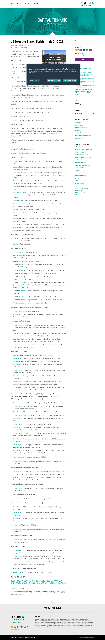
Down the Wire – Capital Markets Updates (83, 149)
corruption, (31, 580)
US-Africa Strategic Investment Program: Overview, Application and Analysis (83, 69)
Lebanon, (48, 581)
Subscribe (35, 3)
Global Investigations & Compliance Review (83, 157)
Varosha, (13, 585)
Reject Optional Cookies (54, 80)
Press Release (17, 311)
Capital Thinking (78, 147)
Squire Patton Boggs (87, 4)
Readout (16, 173)
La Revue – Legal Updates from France (82, 165)
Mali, (52, 581)
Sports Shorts (77, 178)
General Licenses (19, 345)
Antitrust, (17, 580)
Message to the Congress (21, 228)
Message (16, 219)
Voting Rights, (19, 585)
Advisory (22, 255)
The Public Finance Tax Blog (80, 181)
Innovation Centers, (22, 581)
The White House (78, 130)
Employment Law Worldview (80, 152)
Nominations (17, 210)
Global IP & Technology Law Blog (81, 154)
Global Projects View (79, 160)
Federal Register (78, 122)
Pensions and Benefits (79, 167)
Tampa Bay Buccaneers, (24, 583)
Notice (15, 213)
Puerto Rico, (52, 582)
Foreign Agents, (46, 580)
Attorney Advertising (16, 622)
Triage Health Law (78, 186)
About (19, 3)
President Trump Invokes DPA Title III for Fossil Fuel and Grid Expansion (84, 86)
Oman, (20, 582)
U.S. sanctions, (62, 583)
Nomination (17, 204)
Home (12, 3)
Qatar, (58, 582)
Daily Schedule (18, 252)
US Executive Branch (22, 47)
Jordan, (30, 581)
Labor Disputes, (41, 581)
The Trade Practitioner (79, 183)
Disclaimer (17, 629)
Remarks (16, 161)
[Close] (77, 66)
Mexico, (56, 581)
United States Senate (79, 138)
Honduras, (57, 580)
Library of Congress (79, 125)
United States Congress (79, 133)
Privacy (12, 629)
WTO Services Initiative (30, 585)
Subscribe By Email (80, 53)
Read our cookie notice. (34, 75)
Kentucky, (34, 581)
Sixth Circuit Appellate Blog (80, 175)
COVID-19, (16, 47)
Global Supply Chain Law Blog (80, 162)
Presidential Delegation (21, 192)
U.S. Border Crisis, (53, 583)
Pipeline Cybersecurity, (28, 582)
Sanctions (21, 282)
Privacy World (77, 170)
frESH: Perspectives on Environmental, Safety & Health (84, 193)
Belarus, (22, 580)
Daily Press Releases (46, 355)
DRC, (41, 580)
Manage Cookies (34, 80)
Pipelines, (37, 582)
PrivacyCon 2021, (44, 582)
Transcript (16, 201)
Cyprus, (37, 580)
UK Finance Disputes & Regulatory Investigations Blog (81, 189)
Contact (26, 3)
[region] (53, 74)
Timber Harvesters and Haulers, (39, 583)
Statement (22, 261)
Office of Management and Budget (81, 127)
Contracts (16, 244)
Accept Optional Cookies (69, 80)
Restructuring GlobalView (80, 173)
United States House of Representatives (83, 135)
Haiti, (52, 580)
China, (26, 580)
